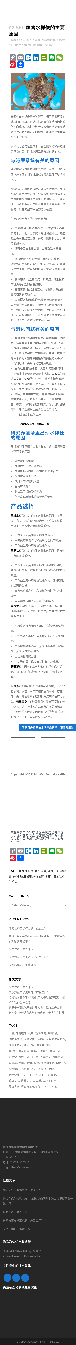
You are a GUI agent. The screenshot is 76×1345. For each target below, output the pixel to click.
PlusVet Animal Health (27, 45)
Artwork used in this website (21, 1256)
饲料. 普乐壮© (55, 876)
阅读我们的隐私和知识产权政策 (22, 1251)
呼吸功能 (53, 1033)
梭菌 (21, 1063)
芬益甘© (14, 1080)
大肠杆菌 (29, 1039)
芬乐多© (38, 1074)
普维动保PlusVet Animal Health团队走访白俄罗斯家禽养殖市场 (38, 1200)
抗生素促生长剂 (55, 1039)
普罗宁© (24, 1057)
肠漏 (16, 876)
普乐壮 (40, 1045)
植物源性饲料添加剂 (53, 1063)
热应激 (25, 1069)
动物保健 (40, 1033)
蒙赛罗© (26, 1080)
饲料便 (13, 881)
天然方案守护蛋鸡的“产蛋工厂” (29, 957)
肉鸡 (37, 40)
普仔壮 (13, 1051)
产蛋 (11, 1033)
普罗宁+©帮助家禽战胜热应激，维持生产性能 (37, 1013)
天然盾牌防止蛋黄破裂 (22, 965)
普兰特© (24, 1051)
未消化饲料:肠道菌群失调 (34, 424)
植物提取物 (32, 1063)
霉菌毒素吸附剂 (30, 1086)
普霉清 (13, 1063)
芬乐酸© (39, 876)
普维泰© (40, 871)
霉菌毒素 (14, 1086)
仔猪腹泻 (21, 1033)
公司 (31, 1033)
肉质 (33, 1069)
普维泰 (35, 1051)
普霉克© (45, 1057)
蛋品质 (37, 1080)
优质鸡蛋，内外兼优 (21, 949)
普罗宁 (13, 1057)
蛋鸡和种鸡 (48, 40)
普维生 (44, 1051)
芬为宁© (26, 1074)
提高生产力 (15, 1045)
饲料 (44, 1086)
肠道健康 (26, 876)
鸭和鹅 (61, 40)
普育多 (35, 1057)
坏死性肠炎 (26, 871)
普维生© (53, 871)
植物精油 (14, 1069)
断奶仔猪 (29, 1045)
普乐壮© (51, 1045)
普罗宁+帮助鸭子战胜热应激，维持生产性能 (35, 1007)
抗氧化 (40, 1039)
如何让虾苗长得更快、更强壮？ (28, 928)
